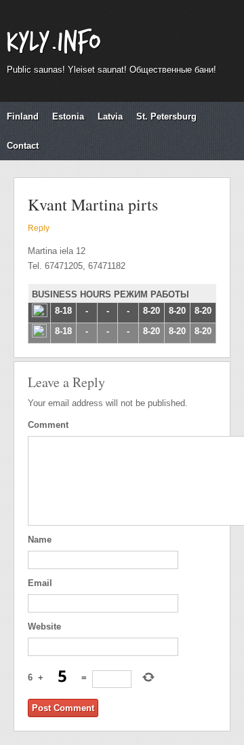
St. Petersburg (166, 116)
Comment (48, 425)
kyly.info (53, 42)
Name (40, 539)
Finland (23, 116)
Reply (38, 228)
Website (44, 626)
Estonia (68, 116)
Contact (23, 146)
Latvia (110, 116)
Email (40, 583)
